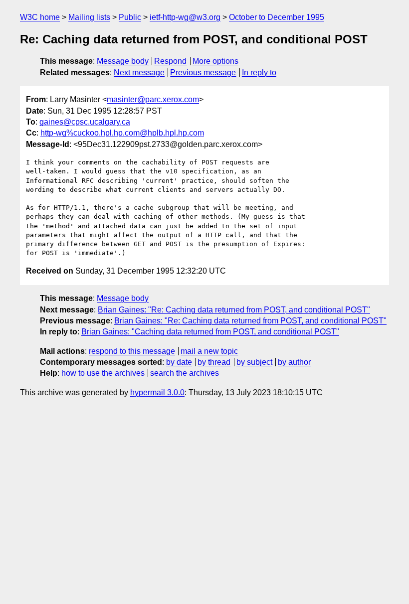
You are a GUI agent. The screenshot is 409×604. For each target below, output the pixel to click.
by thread (214, 362)
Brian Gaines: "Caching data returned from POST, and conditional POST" (210, 331)
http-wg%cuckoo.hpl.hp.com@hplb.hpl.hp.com (122, 133)
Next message (139, 72)
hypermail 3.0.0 (157, 392)
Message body (123, 61)
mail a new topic (209, 351)
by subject (254, 362)
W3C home (40, 17)
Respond (170, 61)
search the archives (184, 373)
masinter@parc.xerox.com (153, 99)
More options (215, 61)
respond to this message (132, 351)
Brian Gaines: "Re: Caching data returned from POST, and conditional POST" (234, 309)
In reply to (259, 72)
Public (130, 17)
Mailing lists (89, 17)
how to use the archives (103, 373)
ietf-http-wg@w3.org (185, 17)
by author (294, 362)
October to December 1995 (276, 17)
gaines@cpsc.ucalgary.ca (84, 122)
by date (179, 362)
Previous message (203, 72)
